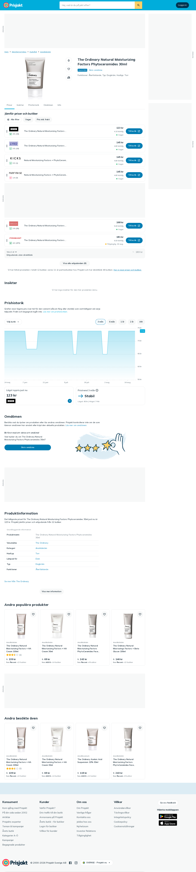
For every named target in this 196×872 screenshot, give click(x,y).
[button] (69, 60)
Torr (38, 553)
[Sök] (138, 5)
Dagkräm (40, 564)
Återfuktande (42, 569)
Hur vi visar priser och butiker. (128, 270)
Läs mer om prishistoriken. (55, 311)
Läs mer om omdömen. (76, 425)
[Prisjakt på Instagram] (76, 862)
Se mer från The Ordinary (16, 581)
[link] (21, 637)
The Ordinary (42, 543)
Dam (38, 558)
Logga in (182, 5)
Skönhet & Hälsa (19, 52)
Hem (6, 52)
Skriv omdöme (95, 70)
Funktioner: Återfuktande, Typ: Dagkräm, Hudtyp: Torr (103, 75)
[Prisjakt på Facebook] (70, 862)
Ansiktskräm (45, 52)
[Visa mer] (7, 131)
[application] (74, 355)
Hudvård (33, 52)
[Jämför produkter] (69, 77)
